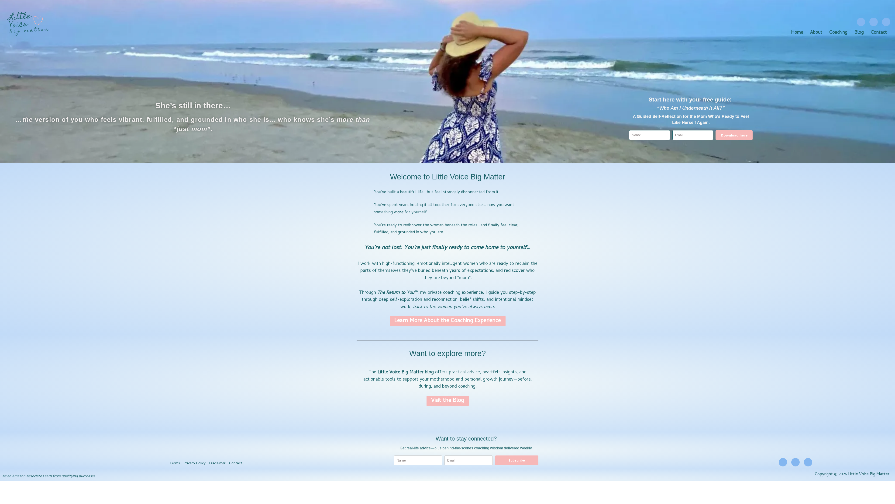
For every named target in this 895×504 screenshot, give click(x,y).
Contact (879, 33)
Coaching (838, 33)
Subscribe (517, 460)
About (816, 33)
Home (797, 33)
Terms (174, 463)
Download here (734, 135)
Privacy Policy (194, 463)
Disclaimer (217, 463)
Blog (859, 33)
